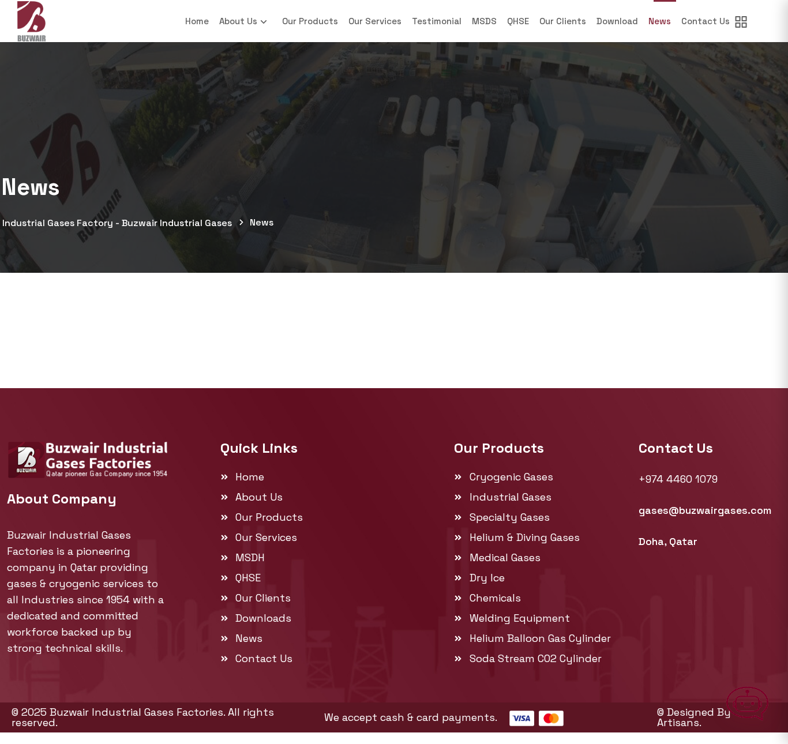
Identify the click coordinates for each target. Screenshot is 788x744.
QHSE (518, 21)
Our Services (374, 21)
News (659, 21)
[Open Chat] (748, 704)
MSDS (484, 21)
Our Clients (562, 21)
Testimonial (436, 21)
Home (197, 21)
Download (617, 21)
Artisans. (679, 722)
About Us (238, 21)
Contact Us (705, 21)
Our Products (310, 21)
